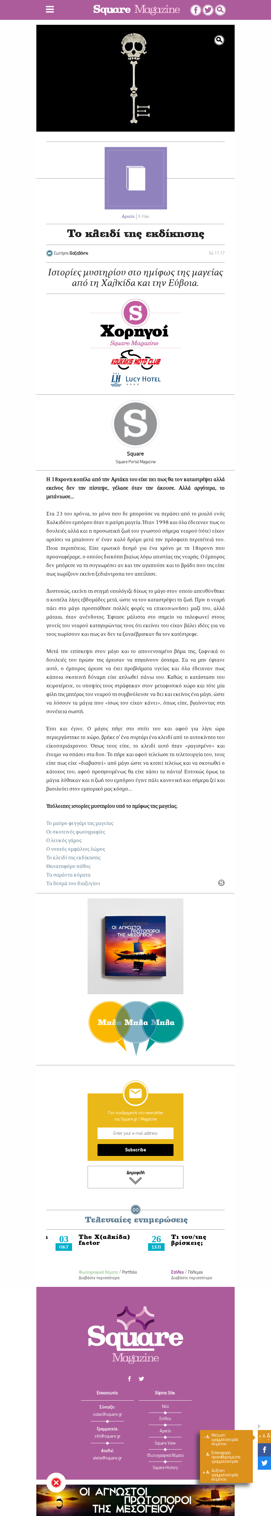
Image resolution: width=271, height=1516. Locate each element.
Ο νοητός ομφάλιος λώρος (75, 849)
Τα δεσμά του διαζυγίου (73, 884)
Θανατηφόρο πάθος (68, 867)
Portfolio (120, 1272)
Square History (165, 1468)
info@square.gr (108, 1436)
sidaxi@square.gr (107, 1415)
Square (135, 454)
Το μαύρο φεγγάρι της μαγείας (79, 824)
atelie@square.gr (107, 1458)
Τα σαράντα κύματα (68, 875)
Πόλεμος (186, 1272)
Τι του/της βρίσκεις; (179, 1241)
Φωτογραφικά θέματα (89, 1272)
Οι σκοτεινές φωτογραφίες (75, 832)
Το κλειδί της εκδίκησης (73, 858)
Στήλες (168, 1272)
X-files (143, 217)
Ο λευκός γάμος (64, 841)
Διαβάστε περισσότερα (89, 1278)
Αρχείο (128, 217)
